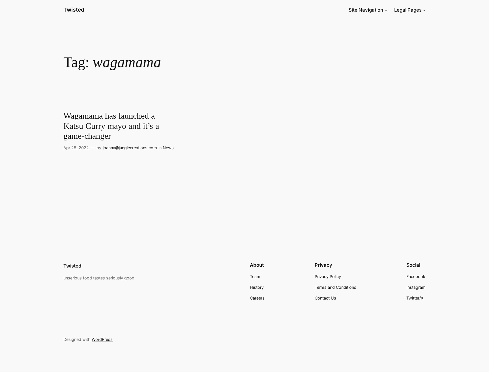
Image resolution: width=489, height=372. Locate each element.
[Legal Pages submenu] (424, 9)
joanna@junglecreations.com (130, 147)
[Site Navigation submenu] (386, 9)
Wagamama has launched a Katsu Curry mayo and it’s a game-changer (111, 125)
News (168, 147)
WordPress (102, 339)
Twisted (73, 9)
